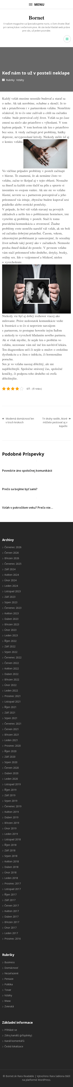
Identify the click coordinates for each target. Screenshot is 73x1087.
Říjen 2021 (10, 707)
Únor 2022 (10, 685)
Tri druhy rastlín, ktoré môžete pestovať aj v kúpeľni (54, 422)
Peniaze (8, 978)
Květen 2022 (11, 668)
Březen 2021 (11, 734)
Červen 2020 (11, 767)
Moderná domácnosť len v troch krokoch (20, 420)
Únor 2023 (10, 630)
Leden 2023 (11, 635)
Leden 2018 (11, 878)
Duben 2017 (11, 916)
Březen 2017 (11, 922)
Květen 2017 (11, 911)
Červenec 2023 (12, 607)
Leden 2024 (11, 585)
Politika (8, 984)
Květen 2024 (11, 574)
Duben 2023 (11, 619)
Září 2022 (9, 646)
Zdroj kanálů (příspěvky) (18, 1035)
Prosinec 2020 (12, 745)
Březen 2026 (11, 558)
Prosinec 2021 (12, 696)
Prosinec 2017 (12, 883)
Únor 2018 (10, 872)
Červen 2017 (11, 905)
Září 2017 (9, 900)
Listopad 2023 (12, 591)
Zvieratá (9, 1006)
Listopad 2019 (12, 784)
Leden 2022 (11, 690)
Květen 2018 (11, 861)
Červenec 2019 (12, 806)
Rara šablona (56, 1076)
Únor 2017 (10, 927)
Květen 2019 (11, 811)
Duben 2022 (11, 674)
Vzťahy (20, 80)
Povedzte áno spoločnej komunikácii (27, 471)
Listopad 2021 (12, 701)
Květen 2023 (11, 613)
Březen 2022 (11, 679)
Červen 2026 (11, 552)
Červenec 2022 (12, 657)
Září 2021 (9, 712)
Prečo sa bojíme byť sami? (19, 489)
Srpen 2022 (10, 652)
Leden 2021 (11, 740)
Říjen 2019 (10, 789)
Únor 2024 (10, 580)
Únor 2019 (10, 828)
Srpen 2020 (10, 762)
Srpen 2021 (10, 718)
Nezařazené (11, 973)
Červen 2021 (11, 729)
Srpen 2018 (10, 856)
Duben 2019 (11, 817)
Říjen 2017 (10, 894)
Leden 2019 (11, 834)
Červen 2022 (11, 663)
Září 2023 (9, 596)
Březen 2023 (11, 624)
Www (7, 1001)
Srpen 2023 (10, 602)
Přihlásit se (10, 1030)
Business (9, 962)
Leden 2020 (11, 778)
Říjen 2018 (10, 845)
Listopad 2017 (12, 889)
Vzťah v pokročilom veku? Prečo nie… (27, 508)
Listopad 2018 (12, 839)
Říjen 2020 (10, 751)
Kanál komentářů (14, 1041)
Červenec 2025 (12, 563)
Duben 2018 (11, 867)
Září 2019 (9, 795)
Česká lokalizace (13, 1046)
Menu (39, 4)
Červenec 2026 (12, 547)
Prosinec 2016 (12, 938)
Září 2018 (9, 850)
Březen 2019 (11, 822)
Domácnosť (11, 967)
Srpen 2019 (10, 800)
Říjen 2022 (10, 641)
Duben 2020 (11, 773)
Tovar (7, 989)
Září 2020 (9, 756)
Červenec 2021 (12, 723)
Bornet (36, 17)
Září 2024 (9, 569)
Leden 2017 (11, 933)
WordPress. (44, 1079)
